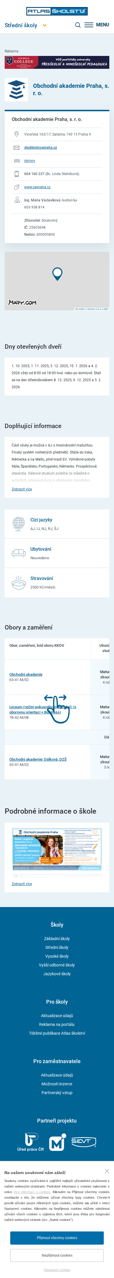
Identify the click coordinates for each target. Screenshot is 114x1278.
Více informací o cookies (31, 1192)
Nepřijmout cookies (57, 1255)
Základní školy (57, 938)
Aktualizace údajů (57, 1015)
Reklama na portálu (57, 1024)
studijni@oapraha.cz (40, 148)
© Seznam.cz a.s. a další (97, 308)
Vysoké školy (57, 956)
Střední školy (56, 947)
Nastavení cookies (57, 1270)
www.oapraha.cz (37, 187)
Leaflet (80, 308)
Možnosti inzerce (57, 1084)
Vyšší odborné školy (57, 965)
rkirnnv (29, 161)
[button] (57, 274)
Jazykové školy (57, 973)
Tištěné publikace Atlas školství (57, 1033)
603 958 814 (34, 207)
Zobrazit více (22, 489)
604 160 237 (34, 174)
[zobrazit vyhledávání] (77, 25)
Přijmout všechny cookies (57, 1238)
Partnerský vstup (57, 1092)
